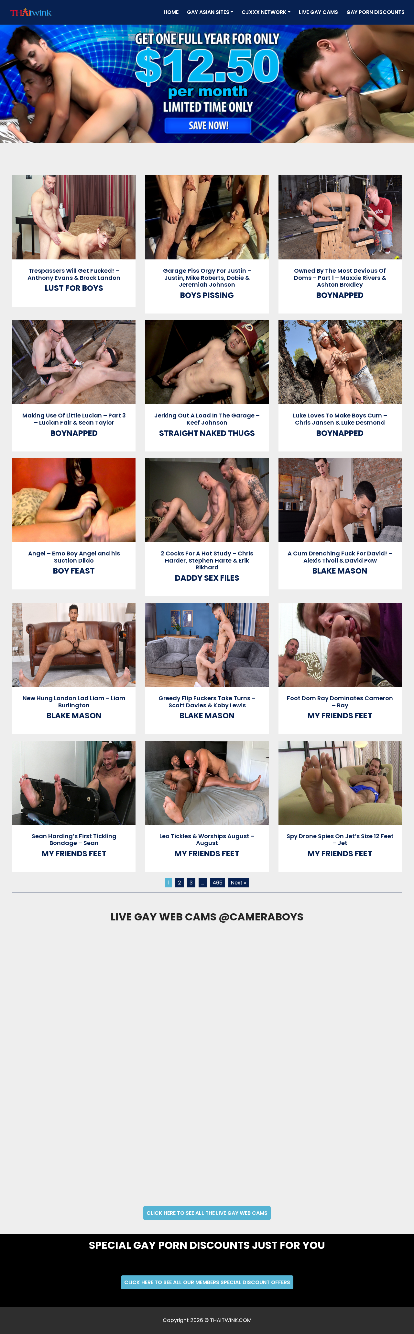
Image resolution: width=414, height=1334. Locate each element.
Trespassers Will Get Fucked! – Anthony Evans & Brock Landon (73, 274)
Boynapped (340, 295)
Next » (238, 882)
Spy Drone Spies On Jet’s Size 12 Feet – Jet (340, 839)
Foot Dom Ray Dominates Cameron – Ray (340, 701)
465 (217, 882)
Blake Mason (339, 570)
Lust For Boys (74, 288)
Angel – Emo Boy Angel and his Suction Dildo (74, 556)
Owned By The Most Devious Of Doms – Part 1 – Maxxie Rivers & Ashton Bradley (340, 278)
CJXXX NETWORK (264, 12)
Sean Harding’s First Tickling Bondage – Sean (74, 839)
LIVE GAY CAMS (318, 12)
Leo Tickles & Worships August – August (207, 839)
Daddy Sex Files (207, 578)
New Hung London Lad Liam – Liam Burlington (74, 701)
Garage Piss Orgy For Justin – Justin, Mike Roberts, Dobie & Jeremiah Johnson (207, 278)
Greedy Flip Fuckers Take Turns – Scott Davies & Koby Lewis (207, 701)
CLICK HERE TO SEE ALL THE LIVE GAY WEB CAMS (207, 1213)
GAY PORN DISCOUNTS (375, 12)
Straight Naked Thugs (207, 433)
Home (172, 12)
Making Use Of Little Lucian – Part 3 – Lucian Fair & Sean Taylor (74, 419)
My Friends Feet (340, 715)
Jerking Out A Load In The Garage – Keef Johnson (207, 419)
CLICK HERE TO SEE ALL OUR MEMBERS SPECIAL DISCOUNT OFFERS (207, 1282)
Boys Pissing (207, 295)
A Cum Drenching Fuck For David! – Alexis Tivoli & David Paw (340, 556)
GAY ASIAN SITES (208, 12)
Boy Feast (74, 570)
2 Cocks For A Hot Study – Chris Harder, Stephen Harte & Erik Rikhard (207, 560)
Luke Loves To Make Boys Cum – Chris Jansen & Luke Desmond (340, 419)
